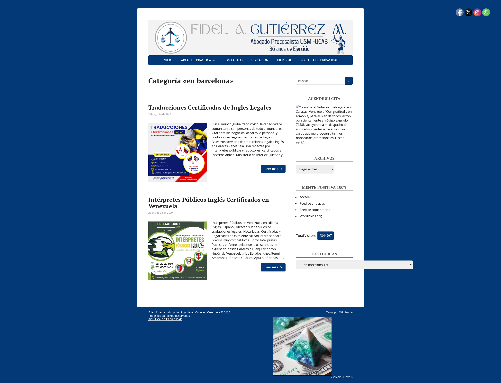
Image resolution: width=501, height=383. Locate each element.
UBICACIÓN (260, 60)
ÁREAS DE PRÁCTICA (196, 60)
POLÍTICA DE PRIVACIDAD (319, 60)
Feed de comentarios (315, 210)
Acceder (305, 197)
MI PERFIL (284, 60)
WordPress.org (311, 216)
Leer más (271, 169)
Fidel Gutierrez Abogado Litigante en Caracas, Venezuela (184, 312)
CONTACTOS (233, 60)
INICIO (167, 60)
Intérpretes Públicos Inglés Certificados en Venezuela (208, 203)
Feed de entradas (312, 203)
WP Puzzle (346, 312)
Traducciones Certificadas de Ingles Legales (209, 107)
